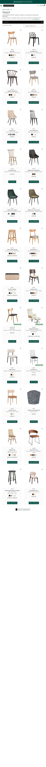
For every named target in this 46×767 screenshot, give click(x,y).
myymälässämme (35, 19)
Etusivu (3, 9)
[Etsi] (38, 5)
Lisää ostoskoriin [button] (12, 181)
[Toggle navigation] (1, 6)
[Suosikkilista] (42, 5)
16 (27, 509)
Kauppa (7, 9)
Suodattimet (6, 22)
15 (25, 509)
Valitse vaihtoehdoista (12, 62)
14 (23, 509)
